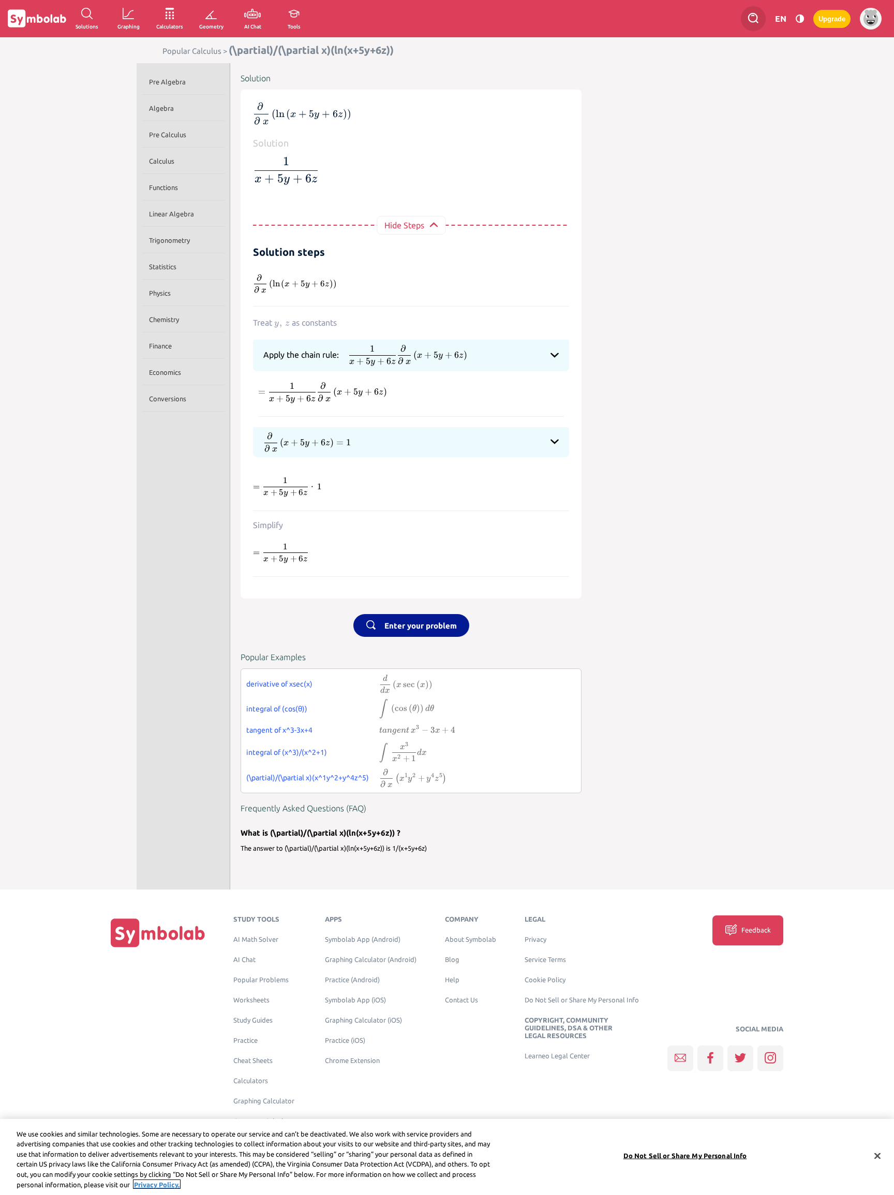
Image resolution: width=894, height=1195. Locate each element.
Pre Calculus (167, 134)
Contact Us (461, 1000)
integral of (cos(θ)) (276, 708)
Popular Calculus (191, 51)
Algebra (161, 108)
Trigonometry (169, 240)
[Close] (877, 1156)
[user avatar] (871, 19)
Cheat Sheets (253, 1061)
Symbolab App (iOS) (355, 1000)
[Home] (158, 933)
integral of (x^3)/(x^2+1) (286, 752)
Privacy (535, 939)
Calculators (250, 1081)
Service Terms (545, 960)
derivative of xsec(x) (279, 684)
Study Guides (253, 1020)
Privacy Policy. (157, 1184)
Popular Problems (261, 980)
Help (452, 980)
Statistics (162, 266)
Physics (160, 293)
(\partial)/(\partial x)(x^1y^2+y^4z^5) (307, 777)
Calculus (161, 161)
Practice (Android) (352, 980)
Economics (165, 372)
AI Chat (244, 960)
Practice (245, 1040)
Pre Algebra (167, 81)
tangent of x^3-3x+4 (279, 730)
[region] (447, 1157)
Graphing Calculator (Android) (370, 960)
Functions (163, 187)
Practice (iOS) (345, 1040)
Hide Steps (404, 225)
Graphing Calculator (263, 1101)
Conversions (167, 398)
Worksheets (251, 1000)
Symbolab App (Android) (362, 939)
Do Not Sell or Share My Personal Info (582, 1000)
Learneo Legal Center (557, 1056)
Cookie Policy (545, 980)
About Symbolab (470, 939)
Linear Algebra (171, 213)
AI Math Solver (255, 939)
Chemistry (164, 319)
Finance (160, 345)
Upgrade (831, 19)
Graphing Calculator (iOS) (363, 1020)
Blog (452, 960)
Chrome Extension (352, 1061)
